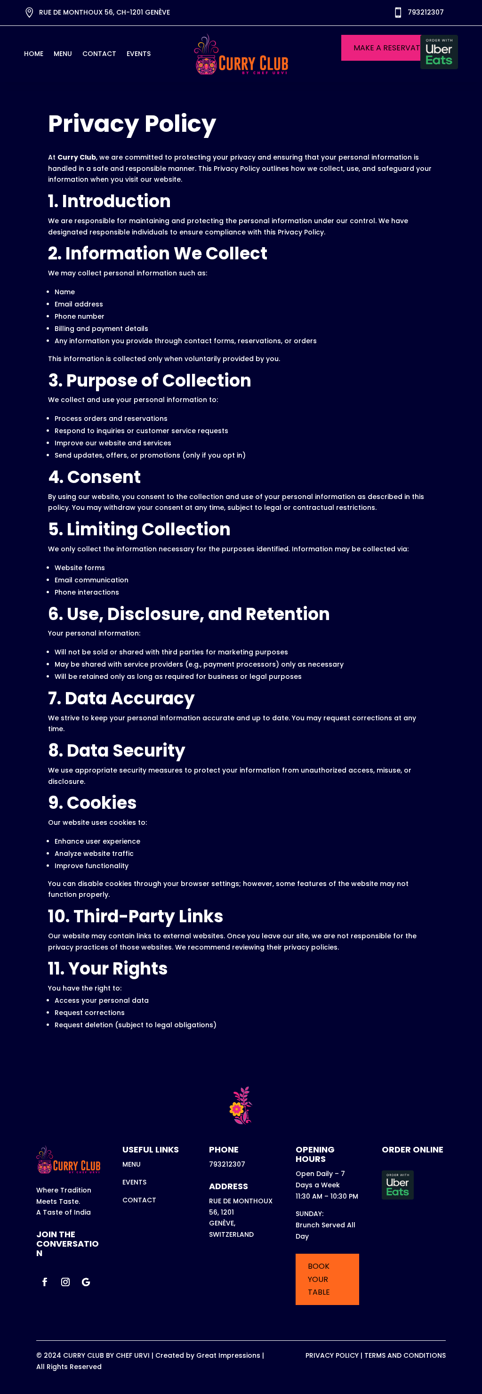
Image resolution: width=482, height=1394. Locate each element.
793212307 (426, 12)
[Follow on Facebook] (44, 1281)
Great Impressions (228, 1355)
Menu (63, 54)
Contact (99, 54)
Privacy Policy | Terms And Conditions (375, 1355)
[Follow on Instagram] (65, 1281)
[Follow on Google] (86, 1281)
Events (139, 54)
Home (33, 54)
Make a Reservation (393, 47)
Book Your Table (319, 1279)
